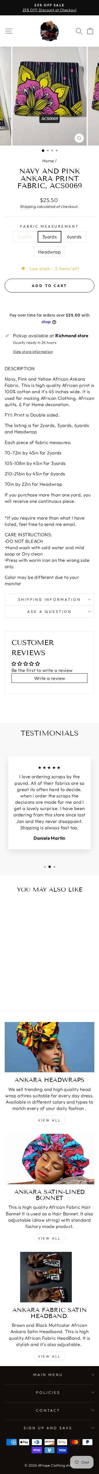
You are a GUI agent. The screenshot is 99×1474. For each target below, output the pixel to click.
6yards (74, 236)
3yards (49, 236)
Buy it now (49, 302)
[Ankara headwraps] (49, 1047)
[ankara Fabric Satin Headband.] (49, 1277)
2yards (24, 236)
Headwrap (49, 252)
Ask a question (49, 611)
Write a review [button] (49, 678)
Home (48, 160)
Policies (48, 1392)
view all (49, 1238)
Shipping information (49, 599)
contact (48, 1410)
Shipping (28, 206)
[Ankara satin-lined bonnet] (49, 1159)
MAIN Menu (48, 1374)
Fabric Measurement (49, 226)
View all (49, 1120)
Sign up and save (48, 1428)
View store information (33, 351)
